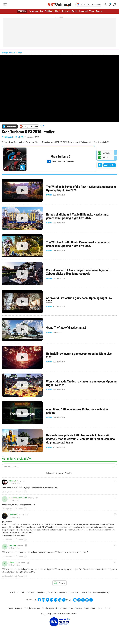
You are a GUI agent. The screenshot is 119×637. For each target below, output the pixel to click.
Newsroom (33, 11)
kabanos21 (13, 562)
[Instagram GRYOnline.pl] (43, 600)
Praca (93, 608)
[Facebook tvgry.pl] (91, 600)
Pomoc (108, 608)
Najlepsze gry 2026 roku (47, 592)
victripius (12, 481)
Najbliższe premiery (101, 592)
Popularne (69, 473)
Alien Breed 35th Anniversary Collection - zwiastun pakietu (59, 413)
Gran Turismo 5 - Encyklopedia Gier (48, 159)
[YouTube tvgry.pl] (75, 600)
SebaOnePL (13, 515)
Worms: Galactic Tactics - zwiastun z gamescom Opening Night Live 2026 (59, 385)
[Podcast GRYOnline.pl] (55, 600)
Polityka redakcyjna (32, 608)
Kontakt (100, 608)
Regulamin (19, 608)
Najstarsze (60, 473)
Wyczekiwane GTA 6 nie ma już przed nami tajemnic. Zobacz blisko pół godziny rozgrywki (59, 274)
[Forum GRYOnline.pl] (64, 600)
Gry (41, 11)
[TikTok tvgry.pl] (79, 600)
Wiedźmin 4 (86, 592)
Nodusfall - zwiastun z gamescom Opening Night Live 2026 (59, 357)
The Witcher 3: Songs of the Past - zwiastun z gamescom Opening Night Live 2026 (59, 190)
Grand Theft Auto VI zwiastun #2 (59, 329)
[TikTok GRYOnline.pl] (51, 600)
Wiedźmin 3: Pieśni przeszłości (22, 592)
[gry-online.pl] (59, 4)
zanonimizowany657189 (18, 498)
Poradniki (83, 11)
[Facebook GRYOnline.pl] (39, 600)
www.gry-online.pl (8, 53)
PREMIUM (22, 11)
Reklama (78, 608)
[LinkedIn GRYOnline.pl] (59, 600)
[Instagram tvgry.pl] (83, 600)
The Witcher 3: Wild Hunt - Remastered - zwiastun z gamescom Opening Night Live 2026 (59, 246)
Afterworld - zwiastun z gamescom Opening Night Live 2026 (59, 301)
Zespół (86, 608)
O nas (10, 608)
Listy (57, 11)
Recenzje (66, 11)
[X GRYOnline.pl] (47, 600)
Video (91, 11)
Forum (99, 11)
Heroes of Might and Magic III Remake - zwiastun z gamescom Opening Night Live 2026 (59, 218)
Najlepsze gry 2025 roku (69, 592)
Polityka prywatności (50, 608)
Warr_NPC (12, 545)
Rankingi (48, 11)
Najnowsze (50, 473)
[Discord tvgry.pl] (87, 600)
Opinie (75, 11)
